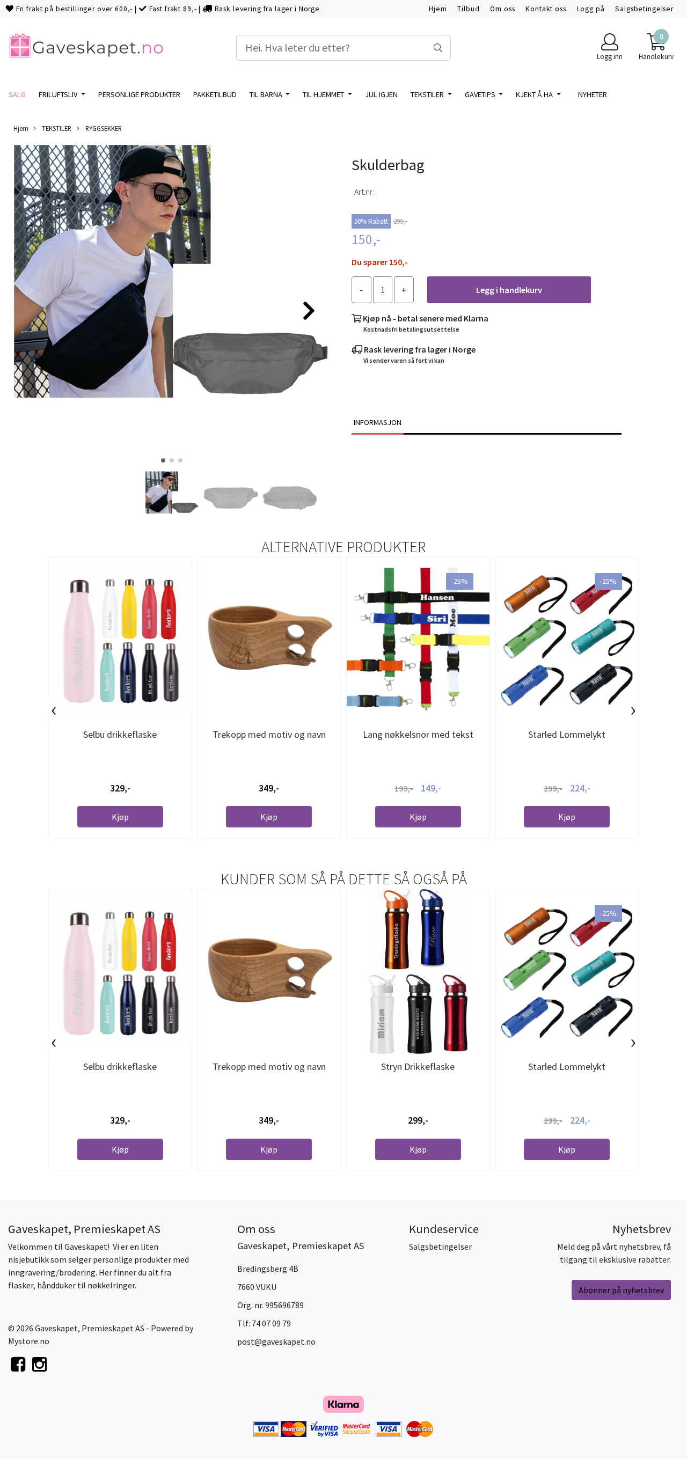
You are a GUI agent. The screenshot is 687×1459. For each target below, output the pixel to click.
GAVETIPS (481, 94)
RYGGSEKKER (103, 128)
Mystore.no (28, 1341)
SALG (17, 94)
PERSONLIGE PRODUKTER (139, 94)
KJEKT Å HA (535, 94)
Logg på (591, 8)
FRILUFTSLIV (59, 94)
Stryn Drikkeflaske (418, 1066)
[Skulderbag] (172, 305)
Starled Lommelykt (566, 734)
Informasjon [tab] (377, 422)
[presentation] (54, 710)
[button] (163, 460)
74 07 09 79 (271, 1323)
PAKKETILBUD (215, 94)
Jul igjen (381, 94)
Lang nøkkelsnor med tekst (418, 734)
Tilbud (468, 8)
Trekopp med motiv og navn (269, 734)
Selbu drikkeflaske (120, 734)
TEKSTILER (428, 94)
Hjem (438, 8)
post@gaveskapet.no (276, 1341)
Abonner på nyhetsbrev (621, 1290)
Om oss (502, 8)
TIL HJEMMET (324, 94)
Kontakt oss (545, 8)
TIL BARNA (267, 94)
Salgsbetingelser (644, 8)
